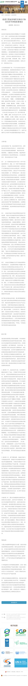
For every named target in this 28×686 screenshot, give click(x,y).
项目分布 (18, 671)
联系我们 (9, 671)
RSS (22, 671)
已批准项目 (7, 15)
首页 (2, 15)
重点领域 (13, 671)
